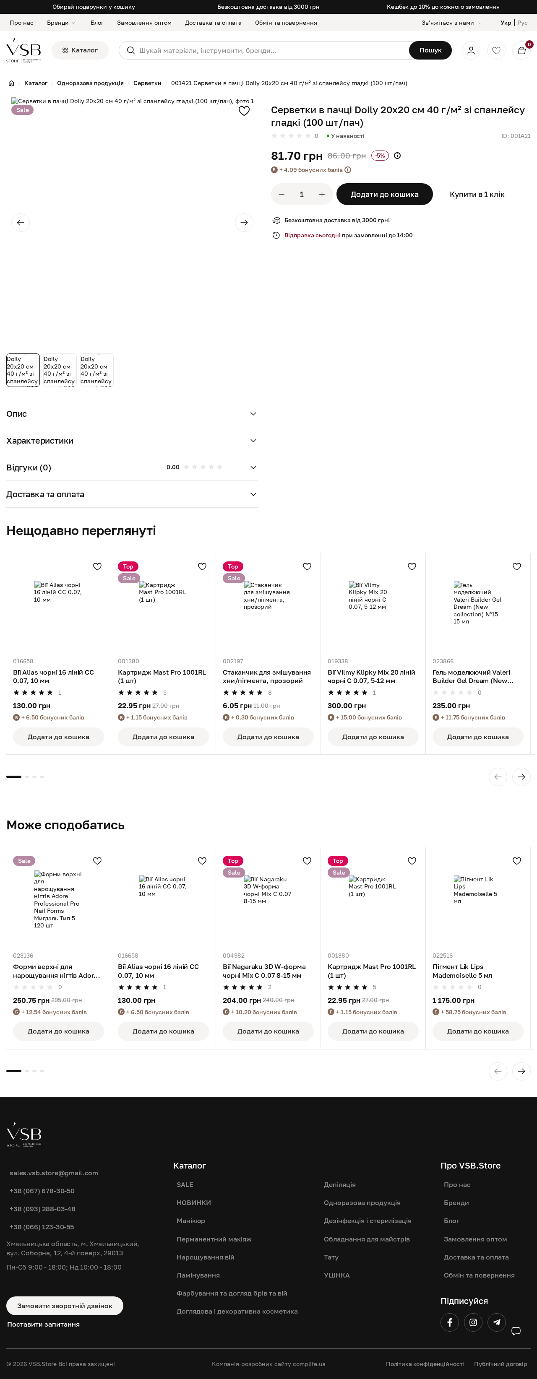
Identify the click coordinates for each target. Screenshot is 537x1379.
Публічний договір (500, 1363)
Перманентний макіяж (214, 1239)
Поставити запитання (43, 1324)
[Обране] (496, 50)
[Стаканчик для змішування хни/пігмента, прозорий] (268, 605)
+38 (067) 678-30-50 (42, 1191)
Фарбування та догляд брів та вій (232, 1293)
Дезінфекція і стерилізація (368, 1220)
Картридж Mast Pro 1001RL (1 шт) (162, 676)
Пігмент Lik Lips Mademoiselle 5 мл (462, 971)
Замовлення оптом (144, 22)
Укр (506, 22)
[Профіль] (471, 50)
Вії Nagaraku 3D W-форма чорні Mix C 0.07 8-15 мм (264, 971)
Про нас (22, 22)
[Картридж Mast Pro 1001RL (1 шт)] (163, 605)
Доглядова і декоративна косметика (237, 1311)
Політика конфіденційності (425, 1363)
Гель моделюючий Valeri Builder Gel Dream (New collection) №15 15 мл (471, 677)
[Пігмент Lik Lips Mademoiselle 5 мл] (478, 899)
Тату (331, 1257)
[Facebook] (450, 1322)
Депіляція (340, 1184)
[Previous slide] (20, 222)
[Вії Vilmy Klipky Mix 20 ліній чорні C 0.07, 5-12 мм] (373, 605)
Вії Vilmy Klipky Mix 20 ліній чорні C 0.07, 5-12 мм (371, 676)
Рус (522, 22)
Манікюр (191, 1220)
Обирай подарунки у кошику (93, 6)
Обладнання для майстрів (367, 1239)
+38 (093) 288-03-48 (43, 1209)
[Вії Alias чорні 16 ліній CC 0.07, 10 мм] (58, 605)
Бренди (58, 22)
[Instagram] (473, 1322)
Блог (97, 22)
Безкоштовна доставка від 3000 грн (268, 6)
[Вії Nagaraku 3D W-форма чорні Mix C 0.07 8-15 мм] (268, 899)
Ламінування (198, 1275)
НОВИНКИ (194, 1202)
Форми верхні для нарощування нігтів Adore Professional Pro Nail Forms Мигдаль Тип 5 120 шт (57, 971)
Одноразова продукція (362, 1202)
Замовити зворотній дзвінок (64, 1305)
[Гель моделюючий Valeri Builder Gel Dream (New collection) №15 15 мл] (478, 605)
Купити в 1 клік (477, 194)
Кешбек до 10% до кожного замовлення (443, 6)
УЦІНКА (337, 1275)
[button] (132, 413)
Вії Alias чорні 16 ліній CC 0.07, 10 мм (53, 676)
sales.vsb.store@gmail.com (54, 1173)
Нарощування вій (206, 1257)
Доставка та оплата (213, 22)
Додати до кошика (385, 194)
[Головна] (11, 83)
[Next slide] (244, 222)
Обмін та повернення (286, 22)
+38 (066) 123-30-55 (42, 1227)
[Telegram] (496, 1322)
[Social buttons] (516, 1331)
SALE (185, 1184)
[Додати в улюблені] (244, 110)
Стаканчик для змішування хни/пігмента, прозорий (267, 676)
